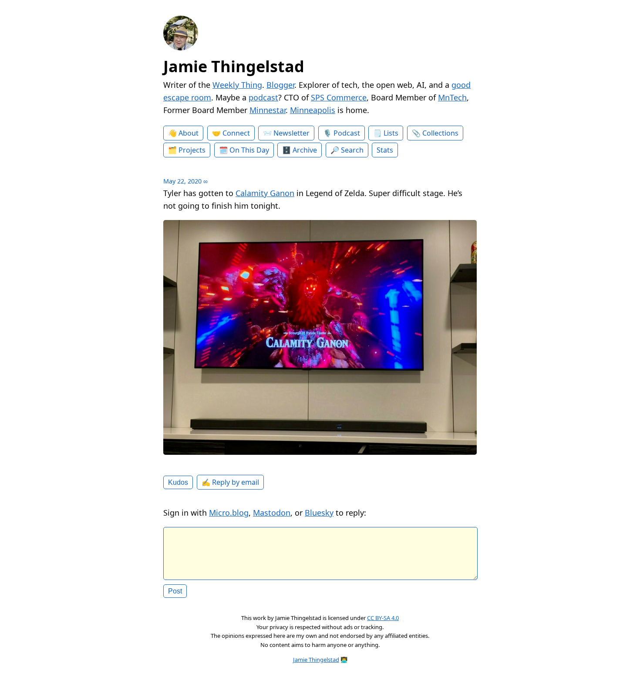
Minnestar (267, 110)
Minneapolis (312, 110)
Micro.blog (229, 512)
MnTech (452, 97)
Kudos (178, 482)
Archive (305, 150)
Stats (385, 150)
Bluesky (319, 512)
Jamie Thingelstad (233, 66)
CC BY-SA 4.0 (383, 618)
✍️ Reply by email (230, 482)
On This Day (249, 150)
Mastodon (271, 512)
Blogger (280, 85)
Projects (192, 150)
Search (352, 150)
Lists (391, 133)
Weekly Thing (237, 85)
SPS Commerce (339, 97)
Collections (440, 133)
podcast (263, 97)
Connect (236, 133)
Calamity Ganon (265, 193)
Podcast (346, 133)
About (189, 133)
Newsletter (291, 133)
